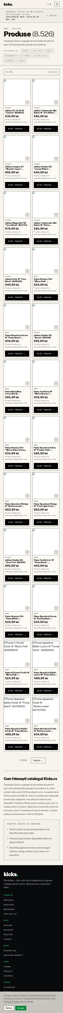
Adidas (25, 51)
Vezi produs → (17, 129)
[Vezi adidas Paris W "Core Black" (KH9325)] (17, 261)
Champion (9, 61)
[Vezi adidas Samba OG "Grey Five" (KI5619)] (17, 542)
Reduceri (9, 905)
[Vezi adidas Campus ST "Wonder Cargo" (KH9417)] (17, 148)
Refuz (9, 1008)
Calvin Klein (40, 56)
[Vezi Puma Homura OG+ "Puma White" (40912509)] (17, 598)
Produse (9, 900)
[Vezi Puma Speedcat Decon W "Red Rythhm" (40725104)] (46, 598)
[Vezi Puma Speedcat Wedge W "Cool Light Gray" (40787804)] (46, 485)
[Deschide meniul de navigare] (56, 4)
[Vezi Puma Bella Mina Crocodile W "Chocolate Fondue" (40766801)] (17, 373)
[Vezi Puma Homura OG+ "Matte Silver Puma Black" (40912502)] (17, 429)
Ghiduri (8, 925)
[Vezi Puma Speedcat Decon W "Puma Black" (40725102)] (17, 317)
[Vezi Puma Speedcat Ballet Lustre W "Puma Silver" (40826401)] (46, 654)
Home (6, 29)
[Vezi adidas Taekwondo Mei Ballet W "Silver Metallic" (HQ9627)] (46, 204)
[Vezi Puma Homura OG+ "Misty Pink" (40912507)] (46, 261)
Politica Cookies (12, 1001)
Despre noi (10, 951)
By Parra (25, 56)
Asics (49, 51)
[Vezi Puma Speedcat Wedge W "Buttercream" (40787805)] (17, 485)
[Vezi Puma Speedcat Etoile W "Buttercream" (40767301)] (46, 710)
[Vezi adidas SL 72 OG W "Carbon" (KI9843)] (17, 92)
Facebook (9, 987)
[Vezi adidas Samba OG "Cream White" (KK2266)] (46, 148)
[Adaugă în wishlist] (27, 102)
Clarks (21, 61)
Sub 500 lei (10, 914)
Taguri (8, 939)
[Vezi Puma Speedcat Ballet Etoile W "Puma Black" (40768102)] (17, 710)
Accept (20, 1008)
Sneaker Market (13, 955)
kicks (8, 4)
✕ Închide (52, 16)
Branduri (9, 909)
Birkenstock (11, 56)
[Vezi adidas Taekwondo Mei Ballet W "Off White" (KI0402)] (46, 92)
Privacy (8, 971)
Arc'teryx (38, 51)
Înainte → (38, 760)
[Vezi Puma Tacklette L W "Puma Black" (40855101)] (46, 542)
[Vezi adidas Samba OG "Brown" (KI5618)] (46, 317)
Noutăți (8, 935)
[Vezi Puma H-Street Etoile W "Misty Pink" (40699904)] (17, 654)
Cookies (8, 976)
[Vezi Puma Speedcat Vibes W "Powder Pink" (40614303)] (46, 429)
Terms (7, 967)
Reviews (8, 930)
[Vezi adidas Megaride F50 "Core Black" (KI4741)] (17, 204)
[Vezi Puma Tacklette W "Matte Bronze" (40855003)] (46, 373)
